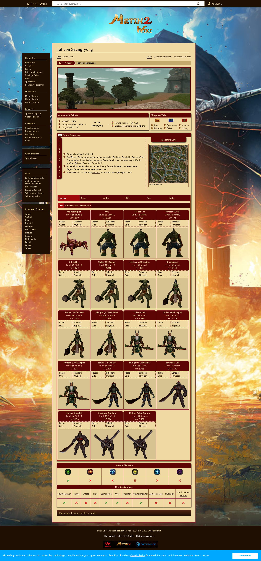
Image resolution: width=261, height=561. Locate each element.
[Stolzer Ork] (139, 243)
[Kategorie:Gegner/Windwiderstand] (68, 471)
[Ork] (107, 243)
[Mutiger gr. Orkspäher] (140, 293)
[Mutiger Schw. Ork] (74, 444)
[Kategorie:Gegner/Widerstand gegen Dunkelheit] (180, 471)
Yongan (65, 127)
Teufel (76, 493)
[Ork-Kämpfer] (139, 344)
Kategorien (64, 512)
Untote (86, 493)
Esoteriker (96, 163)
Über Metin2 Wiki (126, 536)
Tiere (95, 493)
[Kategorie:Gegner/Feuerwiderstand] (90, 471)
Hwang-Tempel (121, 122)
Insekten (127, 493)
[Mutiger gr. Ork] (172, 243)
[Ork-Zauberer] (172, 293)
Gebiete (74, 512)
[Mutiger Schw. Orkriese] (139, 444)
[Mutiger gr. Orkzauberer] (107, 344)
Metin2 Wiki (37, 4)
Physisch (78, 224)
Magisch (175, 275)
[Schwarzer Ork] (172, 394)
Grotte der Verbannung (125, 125)
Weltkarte (69, 62)
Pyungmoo (67, 124)
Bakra (169, 128)
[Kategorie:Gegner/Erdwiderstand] (135, 471)
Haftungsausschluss (145, 536)
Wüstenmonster (140, 493)
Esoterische (106, 493)
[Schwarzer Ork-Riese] (107, 444)
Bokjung (158, 128)
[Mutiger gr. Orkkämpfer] (74, 394)
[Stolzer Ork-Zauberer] (74, 344)
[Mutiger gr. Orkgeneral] (139, 394)
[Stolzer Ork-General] (107, 394)
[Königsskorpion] (74, 243)
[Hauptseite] (130, 23)
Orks (85, 163)
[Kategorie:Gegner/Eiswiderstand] (157, 471)
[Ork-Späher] (74, 293)
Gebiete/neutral (88, 512)
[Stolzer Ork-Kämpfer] (172, 344)
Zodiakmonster (156, 493)
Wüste (62, 224)
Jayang (185, 128)
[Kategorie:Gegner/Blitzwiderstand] (113, 471)
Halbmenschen (64, 493)
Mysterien (169, 493)
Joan (64, 121)
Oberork (96, 172)
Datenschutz (110, 536)
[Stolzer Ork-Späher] (107, 293)
